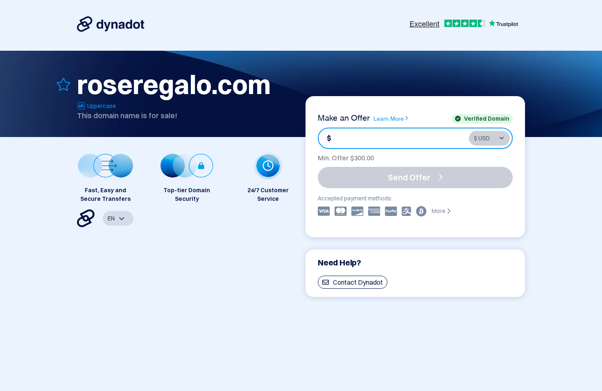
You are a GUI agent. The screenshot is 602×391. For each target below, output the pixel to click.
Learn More (388, 118)
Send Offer (409, 177)
